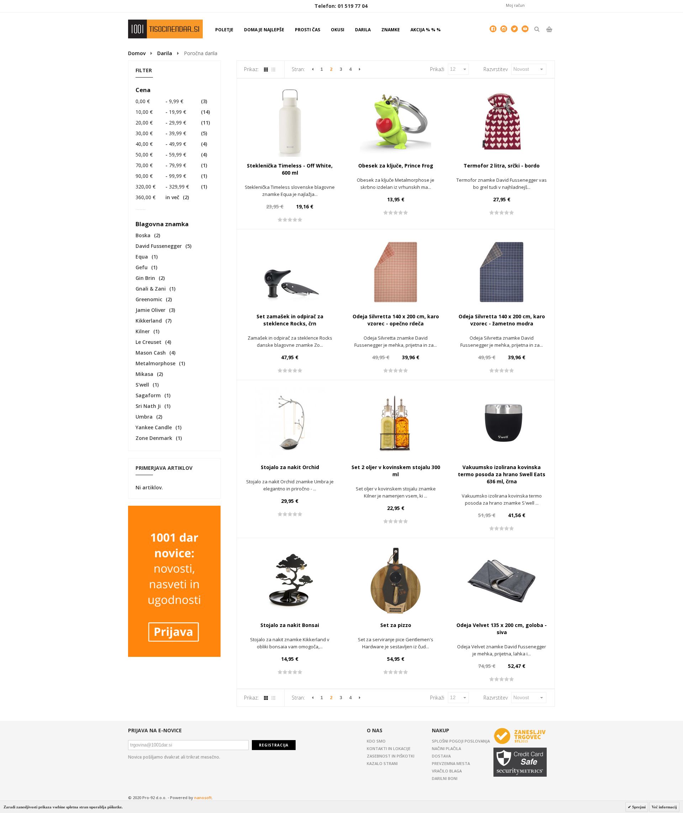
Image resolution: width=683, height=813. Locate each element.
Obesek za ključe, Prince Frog (395, 165)
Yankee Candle (154, 427)
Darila (164, 53)
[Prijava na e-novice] (174, 509)
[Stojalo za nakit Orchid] (289, 422)
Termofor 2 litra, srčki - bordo (502, 165)
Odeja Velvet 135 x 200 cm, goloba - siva (501, 629)
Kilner (143, 331)
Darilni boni (444, 778)
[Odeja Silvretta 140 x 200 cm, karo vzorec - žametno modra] (501, 272)
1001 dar (165, 29)
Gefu (142, 267)
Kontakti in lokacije (389, 748)
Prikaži (437, 69)
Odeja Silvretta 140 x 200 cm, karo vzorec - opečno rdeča (396, 320)
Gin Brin (145, 278)
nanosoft (203, 797)
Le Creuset (149, 342)
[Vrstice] (273, 69)
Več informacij (664, 807)
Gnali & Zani (151, 288)
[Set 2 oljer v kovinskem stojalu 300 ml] (395, 422)
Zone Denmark (154, 438)
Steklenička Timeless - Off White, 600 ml (290, 169)
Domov (136, 53)
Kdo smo (376, 741)
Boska (143, 235)
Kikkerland (149, 320)
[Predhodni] (312, 69)
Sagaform (148, 395)
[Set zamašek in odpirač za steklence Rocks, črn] (289, 272)
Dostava (441, 756)
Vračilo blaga (447, 771)
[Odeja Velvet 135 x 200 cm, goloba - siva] (501, 580)
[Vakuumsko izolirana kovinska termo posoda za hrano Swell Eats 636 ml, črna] (501, 422)
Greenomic (149, 299)
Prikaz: (251, 69)
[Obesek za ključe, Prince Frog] (395, 121)
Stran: (298, 69)
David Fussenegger (159, 246)
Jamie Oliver (150, 310)
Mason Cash (151, 352)
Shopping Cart (549, 35)
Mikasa (144, 374)
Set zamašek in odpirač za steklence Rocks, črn (289, 320)
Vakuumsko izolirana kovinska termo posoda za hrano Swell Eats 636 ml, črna (501, 474)
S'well (142, 384)
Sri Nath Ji (148, 406)
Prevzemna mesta (451, 763)
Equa (142, 256)
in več (157, 197)
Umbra (144, 416)
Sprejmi (638, 807)
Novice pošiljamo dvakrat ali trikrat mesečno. (174, 757)
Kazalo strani (382, 763)
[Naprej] (359, 69)
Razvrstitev (495, 69)
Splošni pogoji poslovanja (461, 741)
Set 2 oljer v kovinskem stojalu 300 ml (395, 471)
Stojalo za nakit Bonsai (289, 625)
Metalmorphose (155, 363)
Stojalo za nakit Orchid (290, 467)
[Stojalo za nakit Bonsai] (289, 580)
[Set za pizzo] (395, 580)
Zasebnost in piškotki (390, 756)
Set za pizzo (395, 625)
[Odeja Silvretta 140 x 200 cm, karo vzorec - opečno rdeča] (395, 272)
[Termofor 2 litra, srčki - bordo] (501, 121)
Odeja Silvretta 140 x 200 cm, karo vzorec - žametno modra (502, 320)
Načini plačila (446, 748)
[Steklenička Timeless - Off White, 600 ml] (289, 121)
